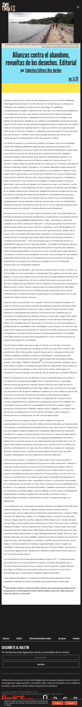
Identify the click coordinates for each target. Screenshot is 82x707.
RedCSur (19, 638)
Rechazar (71, 703)
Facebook (76, 638)
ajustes (9, 705)
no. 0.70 (73, 78)
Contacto (6, 638)
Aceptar (57, 703)
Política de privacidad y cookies (40, 638)
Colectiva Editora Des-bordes (43, 70)
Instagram (62, 638)
